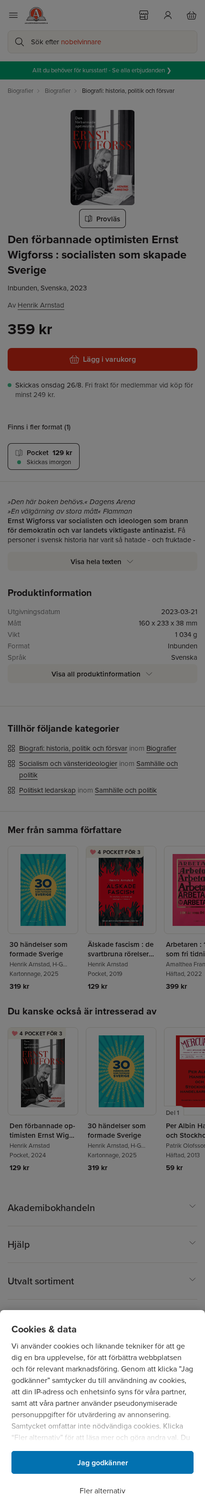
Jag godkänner (102, 1462)
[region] (102, 1410)
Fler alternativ (102, 1490)
